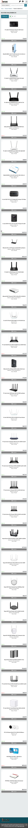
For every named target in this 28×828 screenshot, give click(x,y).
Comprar (15, 40)
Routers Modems (8, 8)
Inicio (2, 8)
